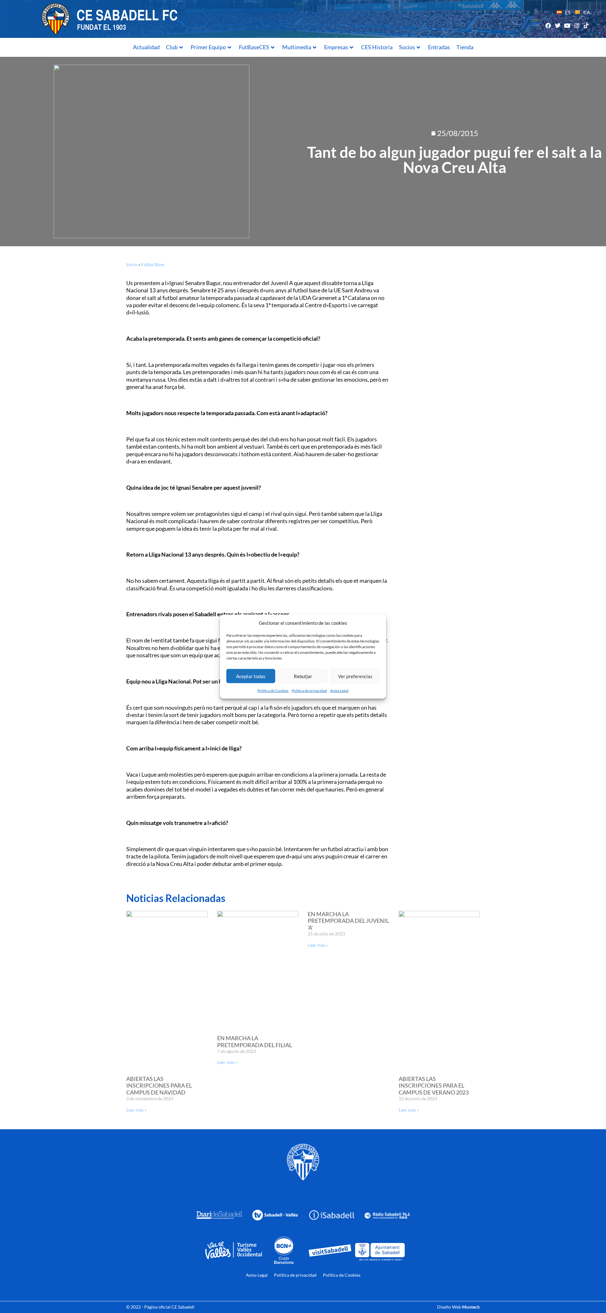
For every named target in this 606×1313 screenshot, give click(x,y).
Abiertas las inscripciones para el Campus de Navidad (159, 1085)
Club (172, 47)
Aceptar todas (250, 676)
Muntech (471, 1307)
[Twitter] (557, 25)
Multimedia (296, 47)
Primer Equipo (208, 47)
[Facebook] (548, 25)
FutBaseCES (254, 47)
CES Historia (377, 47)
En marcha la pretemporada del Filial (254, 1041)
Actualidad (146, 47)
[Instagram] (577, 25)
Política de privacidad (309, 690)
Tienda (464, 47)
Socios (407, 47)
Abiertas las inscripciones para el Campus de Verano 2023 (434, 1085)
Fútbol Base (152, 264)
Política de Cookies (273, 690)
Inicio (131, 264)
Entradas (439, 47)
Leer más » (136, 1110)
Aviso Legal (339, 690)
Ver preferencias (355, 676)
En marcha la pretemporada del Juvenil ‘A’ (348, 920)
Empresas (336, 47)
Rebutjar (303, 676)
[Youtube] (567, 25)
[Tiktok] (586, 25)
